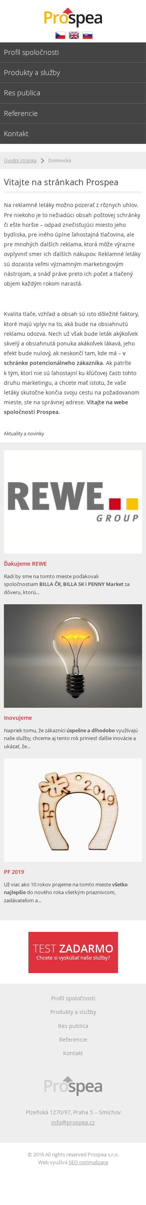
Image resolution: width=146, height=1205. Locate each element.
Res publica (22, 92)
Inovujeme (18, 717)
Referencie (21, 113)
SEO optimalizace (88, 1162)
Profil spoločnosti (31, 52)
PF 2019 (14, 871)
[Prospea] (73, 14)
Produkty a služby (32, 72)
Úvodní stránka (20, 160)
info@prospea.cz (73, 1122)
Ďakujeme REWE (25, 563)
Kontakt (16, 133)
